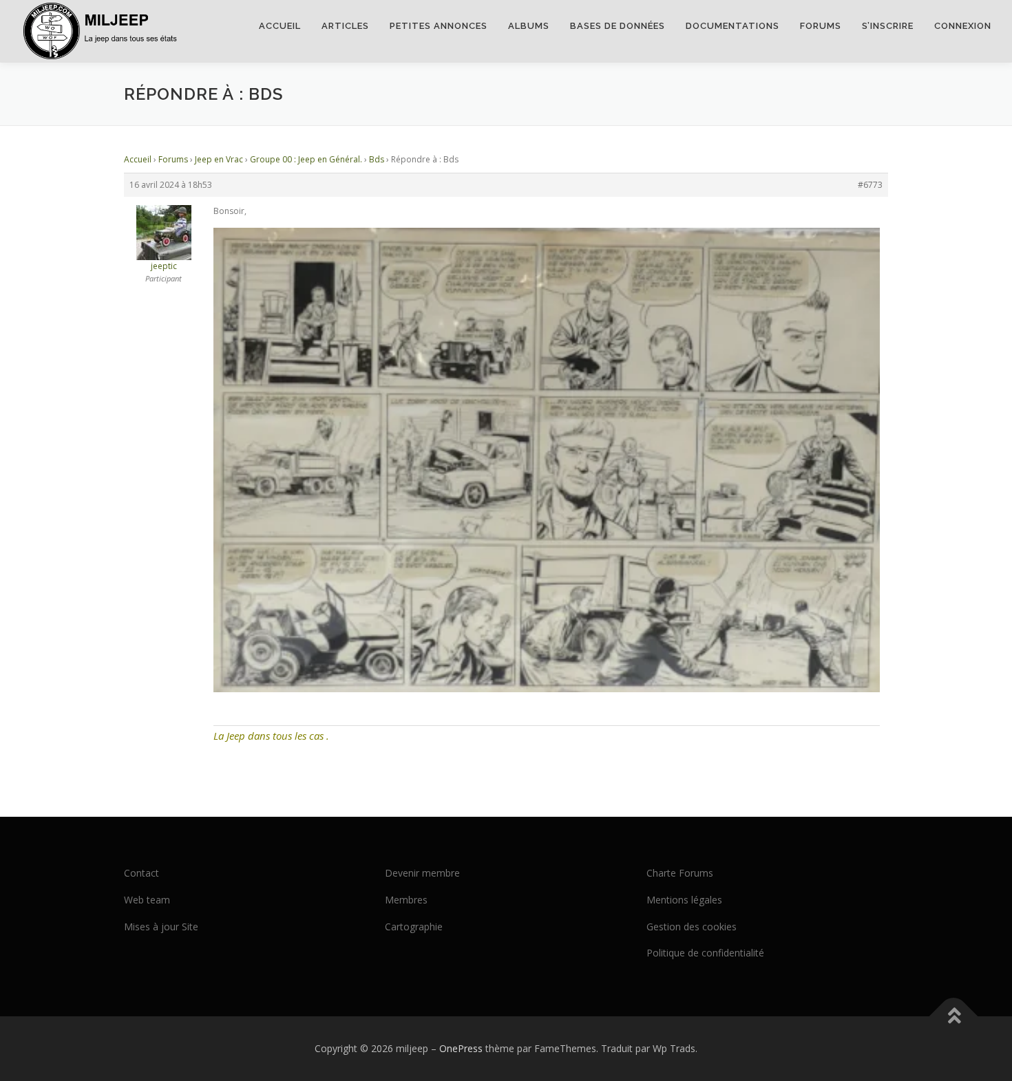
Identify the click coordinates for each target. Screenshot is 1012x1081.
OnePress (461, 1048)
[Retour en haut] (953, 1016)
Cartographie (414, 926)
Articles (345, 26)
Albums (528, 26)
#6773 (870, 185)
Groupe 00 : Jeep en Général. (306, 159)
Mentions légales (684, 899)
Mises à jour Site (161, 926)
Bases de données (617, 26)
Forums (820, 26)
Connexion (962, 26)
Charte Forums (679, 872)
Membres (406, 899)
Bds (376, 159)
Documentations (732, 26)
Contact (141, 872)
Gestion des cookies (691, 926)
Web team (147, 899)
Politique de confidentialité (705, 952)
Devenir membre (422, 872)
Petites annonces (438, 26)
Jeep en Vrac (219, 159)
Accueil (280, 26)
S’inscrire (888, 26)
